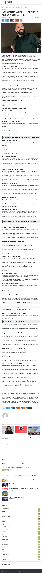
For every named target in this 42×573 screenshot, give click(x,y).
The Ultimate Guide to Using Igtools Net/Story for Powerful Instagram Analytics (24, 479)
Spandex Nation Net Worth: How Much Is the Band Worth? (20, 434)
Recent (20, 475)
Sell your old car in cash (6, 564)
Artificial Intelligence (6, 529)
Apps (4, 521)
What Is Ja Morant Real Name (14, 483)
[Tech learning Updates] (7, 2)
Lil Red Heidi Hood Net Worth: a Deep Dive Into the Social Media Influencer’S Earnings (21, 388)
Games (4, 519)
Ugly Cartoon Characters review (15, 492)
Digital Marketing (6, 526)
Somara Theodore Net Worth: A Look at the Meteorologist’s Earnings (8, 436)
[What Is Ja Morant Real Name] (5, 485)
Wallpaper (4, 509)
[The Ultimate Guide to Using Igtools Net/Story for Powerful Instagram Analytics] (5, 480)
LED (3, 549)
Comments (34, 475)
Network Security (6, 544)
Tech (4, 513)
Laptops (4, 531)
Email (3, 463)
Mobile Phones (5, 539)
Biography (7, 7)
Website (23, 463)
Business (4, 518)
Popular (7, 475)
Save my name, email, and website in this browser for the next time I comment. (16, 467)
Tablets (4, 552)
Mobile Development (6, 554)
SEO (3, 524)
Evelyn (5, 17)
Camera (4, 534)
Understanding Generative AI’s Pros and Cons (17, 497)
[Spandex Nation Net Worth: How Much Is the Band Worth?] (21, 429)
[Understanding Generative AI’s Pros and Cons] (5, 499)
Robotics (4, 546)
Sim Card (4, 547)
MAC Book (4, 559)
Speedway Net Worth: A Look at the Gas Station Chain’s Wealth (33, 436)
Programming (5, 536)
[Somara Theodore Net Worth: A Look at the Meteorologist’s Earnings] (8, 430)
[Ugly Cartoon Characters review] (5, 494)
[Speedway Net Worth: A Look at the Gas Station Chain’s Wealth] (34, 430)
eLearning (4, 537)
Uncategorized (5, 557)
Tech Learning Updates (7, 516)
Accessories (5, 541)
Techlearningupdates (6, 508)
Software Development (7, 542)
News (4, 514)
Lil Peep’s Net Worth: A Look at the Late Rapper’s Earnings (16, 83)
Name (3, 459)
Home (4, 7)
